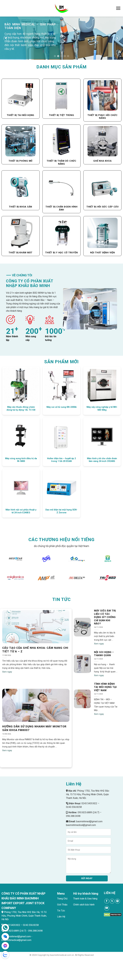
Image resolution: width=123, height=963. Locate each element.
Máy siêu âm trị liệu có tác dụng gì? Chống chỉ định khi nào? (105, 617)
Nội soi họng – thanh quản (104, 654)
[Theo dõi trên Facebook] (106, 901)
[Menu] (118, 8)
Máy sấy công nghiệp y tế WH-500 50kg (102, 408)
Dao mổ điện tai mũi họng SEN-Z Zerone (61, 511)
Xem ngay (7, 672)
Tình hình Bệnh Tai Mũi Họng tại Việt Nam (105, 687)
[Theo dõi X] (112, 901)
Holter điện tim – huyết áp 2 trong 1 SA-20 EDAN (61, 460)
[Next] (116, 38)
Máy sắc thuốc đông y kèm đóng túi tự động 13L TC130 (21, 408)
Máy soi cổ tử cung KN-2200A (61, 407)
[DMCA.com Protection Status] (113, 914)
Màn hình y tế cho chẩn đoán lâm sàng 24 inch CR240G (102, 460)
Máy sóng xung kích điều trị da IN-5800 (21, 460)
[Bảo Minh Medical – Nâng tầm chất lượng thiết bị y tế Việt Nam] (61, 8)
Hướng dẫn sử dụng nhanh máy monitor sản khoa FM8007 (34, 728)
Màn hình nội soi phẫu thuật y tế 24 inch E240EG (21, 511)
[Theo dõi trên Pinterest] (117, 901)
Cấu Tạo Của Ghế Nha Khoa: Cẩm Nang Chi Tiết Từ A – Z (35, 649)
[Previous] (6, 38)
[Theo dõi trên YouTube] (106, 908)
